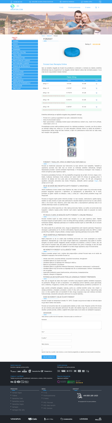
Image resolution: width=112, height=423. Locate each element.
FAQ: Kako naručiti (49, 405)
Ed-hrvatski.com (16, 7)
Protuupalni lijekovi (21, 61)
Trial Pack (17, 55)
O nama (87, 7)
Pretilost (17, 88)
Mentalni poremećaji (21, 83)
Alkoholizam (18, 72)
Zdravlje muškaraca (21, 66)
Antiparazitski (19, 58)
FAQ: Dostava (47, 408)
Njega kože (17, 86)
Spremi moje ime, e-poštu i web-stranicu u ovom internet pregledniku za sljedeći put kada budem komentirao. (71, 352)
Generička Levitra (18, 401)
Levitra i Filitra (19, 52)
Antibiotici (17, 77)
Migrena (16, 69)
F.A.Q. (61, 7)
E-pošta (44, 338)
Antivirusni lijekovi (21, 63)
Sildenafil (49, 35)
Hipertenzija (18, 80)
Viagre (96, 181)
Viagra (15, 41)
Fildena (16, 47)
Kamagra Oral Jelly (18, 410)
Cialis (15, 44)
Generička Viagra (18, 404)
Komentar (44, 319)
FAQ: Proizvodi (48, 402)
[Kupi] (96, 83)
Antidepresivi (18, 74)
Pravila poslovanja (74, 7)
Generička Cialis (17, 398)
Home (43, 35)
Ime (43, 332)
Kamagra (16, 49)
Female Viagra (17, 393)
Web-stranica (45, 344)
